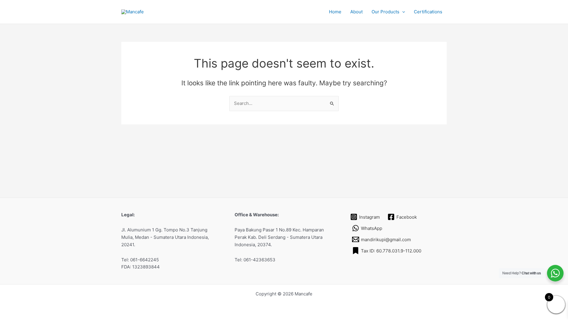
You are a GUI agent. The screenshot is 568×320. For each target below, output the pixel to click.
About (356, 12)
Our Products (385, 12)
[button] (402, 12)
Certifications (428, 12)
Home (335, 12)
